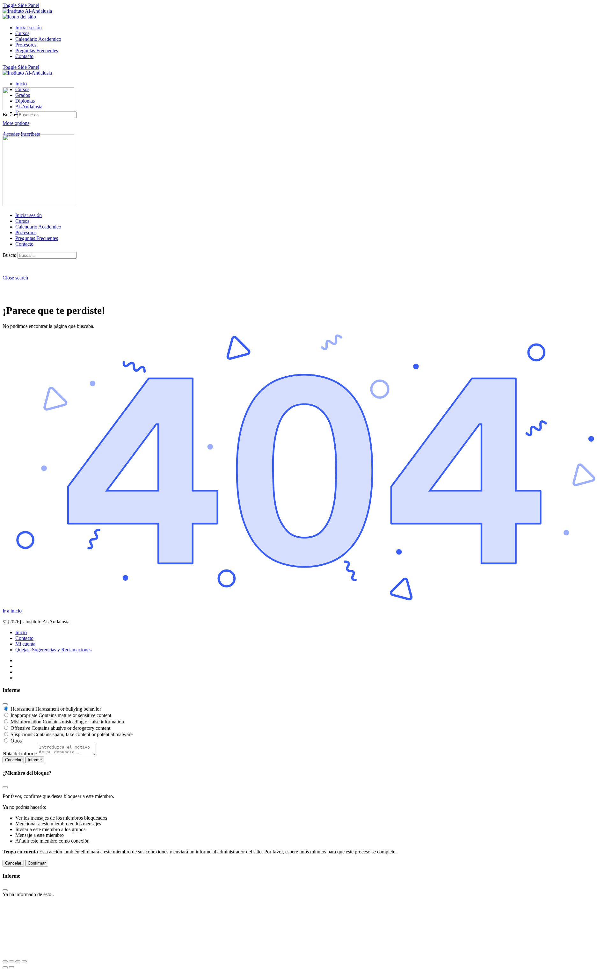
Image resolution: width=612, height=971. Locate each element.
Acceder (11, 134)
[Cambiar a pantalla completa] (11, 961)
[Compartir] (17, 961)
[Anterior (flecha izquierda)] (5, 967)
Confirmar (37, 863)
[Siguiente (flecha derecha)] (11, 967)
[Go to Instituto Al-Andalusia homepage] (27, 11)
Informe (35, 759)
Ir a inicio (12, 610)
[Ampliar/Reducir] (5, 961)
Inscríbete (30, 134)
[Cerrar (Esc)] (5, 704)
